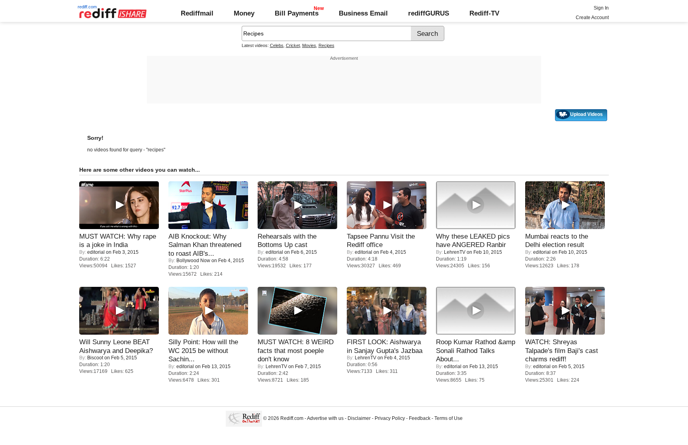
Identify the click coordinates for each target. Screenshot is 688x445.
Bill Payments (297, 13)
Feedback (419, 418)
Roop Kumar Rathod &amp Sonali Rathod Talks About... (475, 350)
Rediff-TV (484, 13)
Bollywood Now (193, 260)
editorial (96, 252)
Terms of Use (448, 418)
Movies (309, 45)
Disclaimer (359, 418)
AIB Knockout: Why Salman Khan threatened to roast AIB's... (204, 245)
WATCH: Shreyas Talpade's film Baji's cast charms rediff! (561, 350)
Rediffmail (197, 13)
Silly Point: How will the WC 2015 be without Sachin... (203, 350)
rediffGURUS (428, 13)
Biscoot (95, 358)
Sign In (601, 8)
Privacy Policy (390, 418)
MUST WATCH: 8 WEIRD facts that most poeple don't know (296, 350)
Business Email (363, 13)
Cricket (293, 45)
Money (244, 13)
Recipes (326, 45)
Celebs (276, 45)
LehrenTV (454, 252)
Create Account (592, 17)
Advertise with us (325, 418)
